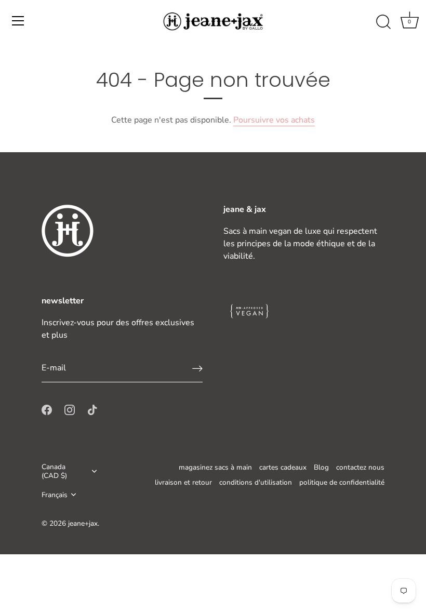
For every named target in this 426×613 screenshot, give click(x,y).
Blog (321, 467)
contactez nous (360, 467)
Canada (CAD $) (54, 471)
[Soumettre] (197, 368)
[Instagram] (69, 409)
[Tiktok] (92, 409)
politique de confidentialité (341, 482)
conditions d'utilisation (255, 482)
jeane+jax (83, 523)
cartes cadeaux (283, 467)
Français (55, 494)
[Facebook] (47, 409)
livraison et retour (183, 482)
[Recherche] (383, 22)
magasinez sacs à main (215, 467)
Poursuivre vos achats (274, 120)
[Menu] (18, 20)
